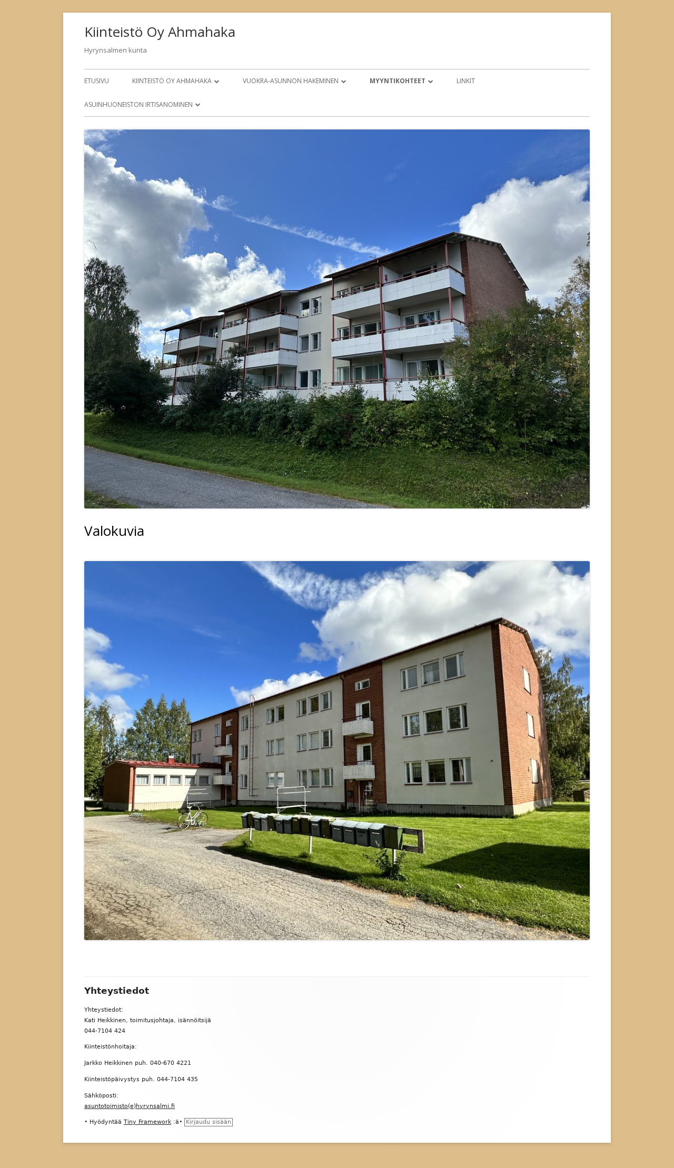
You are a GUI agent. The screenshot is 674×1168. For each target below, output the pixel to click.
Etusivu (96, 80)
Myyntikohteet (397, 80)
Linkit (466, 80)
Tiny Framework (147, 1122)
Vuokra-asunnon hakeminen (291, 80)
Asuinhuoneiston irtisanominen (138, 104)
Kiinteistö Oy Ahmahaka (159, 31)
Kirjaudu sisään (208, 1122)
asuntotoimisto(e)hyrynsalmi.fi (129, 1106)
